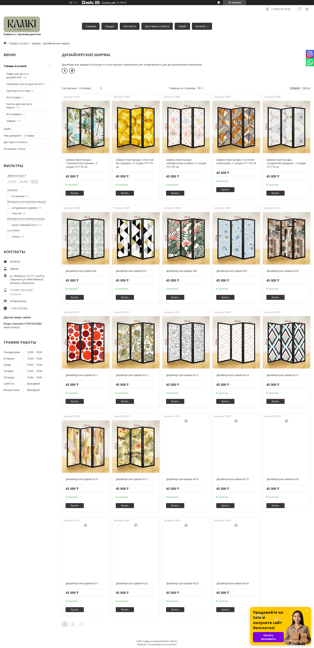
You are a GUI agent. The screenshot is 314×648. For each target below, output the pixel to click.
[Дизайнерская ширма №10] (286, 238)
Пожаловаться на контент (163, 644)
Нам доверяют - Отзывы (19, 135)
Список (306, 88)
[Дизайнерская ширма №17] (136, 446)
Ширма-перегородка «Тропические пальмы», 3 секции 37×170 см (81, 163)
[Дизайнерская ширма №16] (85, 446)
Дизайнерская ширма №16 (82, 479)
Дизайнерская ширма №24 (232, 583)
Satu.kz (173, 641)
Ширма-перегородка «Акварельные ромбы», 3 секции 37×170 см (186, 163)
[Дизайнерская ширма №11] (85, 342)
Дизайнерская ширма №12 (132, 375)
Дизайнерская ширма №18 (182, 479)
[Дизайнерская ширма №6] (85, 238)
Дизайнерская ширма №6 (81, 271)
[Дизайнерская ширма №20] (286, 446)
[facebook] (64, 71)
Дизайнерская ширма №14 (232, 375)
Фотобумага (14, 114)
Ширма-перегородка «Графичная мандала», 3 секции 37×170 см (286, 163)
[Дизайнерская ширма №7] (136, 238)
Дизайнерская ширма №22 (132, 583)
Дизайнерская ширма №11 (82, 375)
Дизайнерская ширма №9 (231, 271)
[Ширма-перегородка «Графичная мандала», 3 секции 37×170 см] (286, 127)
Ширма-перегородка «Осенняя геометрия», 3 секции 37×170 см (236, 161)
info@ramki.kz (18, 301)
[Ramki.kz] (22, 24)
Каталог (201, 26)
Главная (91, 26)
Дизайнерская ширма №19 (232, 479)
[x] (72, 71)
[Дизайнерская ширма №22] (136, 550)
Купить (74, 193)
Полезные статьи (14, 149)
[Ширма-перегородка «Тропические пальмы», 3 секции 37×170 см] (85, 127)
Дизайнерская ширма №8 (181, 271)
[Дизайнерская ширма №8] (186, 238)
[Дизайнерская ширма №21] (85, 550)
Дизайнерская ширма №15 (282, 375)
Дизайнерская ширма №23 (182, 583)
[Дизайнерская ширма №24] (236, 550)
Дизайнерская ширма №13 (182, 375)
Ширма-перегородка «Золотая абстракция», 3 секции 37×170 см (135, 163)
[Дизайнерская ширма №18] (186, 446)
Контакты (129, 26)
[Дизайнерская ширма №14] (236, 342)
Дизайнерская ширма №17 (132, 479)
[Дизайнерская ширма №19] (236, 446)
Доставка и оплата (157, 26)
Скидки (109, 26)
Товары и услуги (19, 43)
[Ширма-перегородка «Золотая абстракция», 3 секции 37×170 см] (136, 127)
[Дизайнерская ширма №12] (136, 342)
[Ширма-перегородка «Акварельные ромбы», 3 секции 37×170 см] (186, 127)
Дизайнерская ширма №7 (131, 271)
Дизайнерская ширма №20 (282, 479)
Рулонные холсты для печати (24, 84)
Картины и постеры (18, 90)
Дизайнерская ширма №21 (82, 583)
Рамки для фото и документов (17, 75)
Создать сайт (109, 2)
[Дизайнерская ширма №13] (186, 342)
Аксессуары (13, 97)
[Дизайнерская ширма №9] (236, 238)
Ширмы (36, 43)
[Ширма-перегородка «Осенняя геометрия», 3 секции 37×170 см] (236, 127)
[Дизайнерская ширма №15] (286, 342)
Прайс (182, 26)
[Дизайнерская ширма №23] (186, 550)
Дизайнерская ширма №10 (282, 271)
